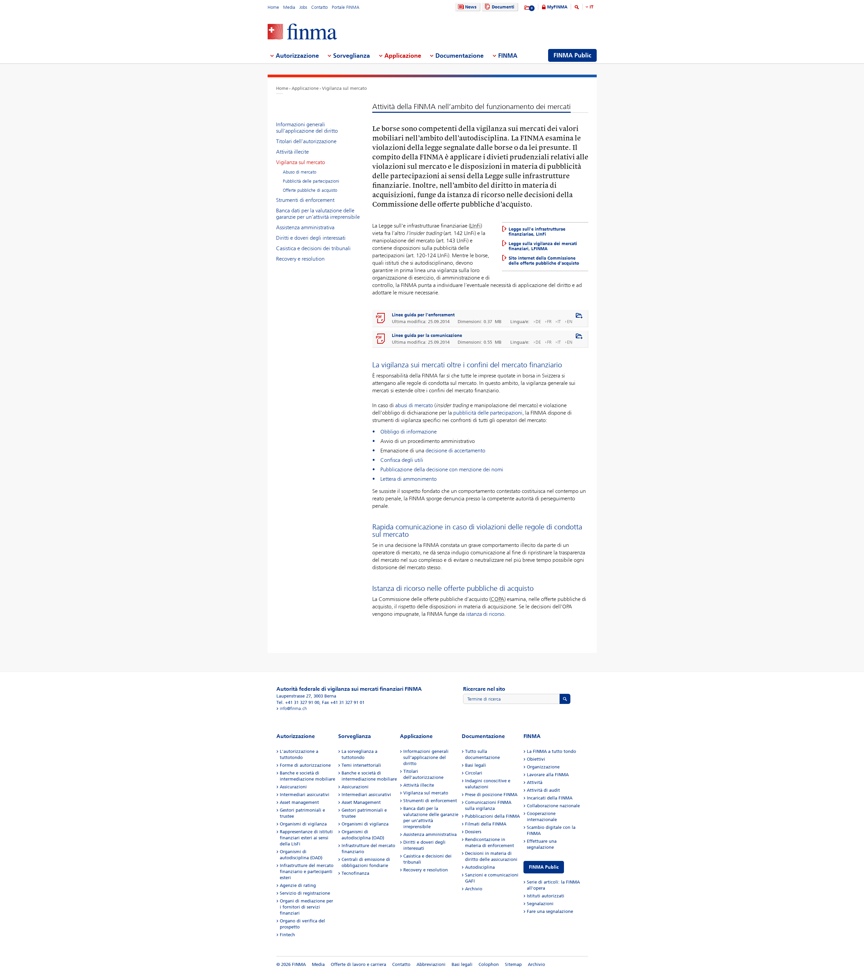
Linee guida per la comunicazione (427, 335)
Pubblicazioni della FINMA (492, 816)
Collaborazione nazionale (553, 805)
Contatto (319, 7)
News (471, 6)
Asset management (299, 802)
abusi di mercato (414, 405)
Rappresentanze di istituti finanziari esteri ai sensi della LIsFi (306, 837)
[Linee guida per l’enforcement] (381, 318)
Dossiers (473, 831)
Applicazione (305, 88)
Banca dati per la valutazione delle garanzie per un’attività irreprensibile (318, 213)
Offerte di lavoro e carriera (358, 964)
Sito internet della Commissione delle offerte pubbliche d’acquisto (544, 261)
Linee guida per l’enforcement (423, 314)
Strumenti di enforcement (305, 200)
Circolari (473, 773)
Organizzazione (543, 766)
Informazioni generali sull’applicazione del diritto (307, 127)
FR (549, 321)
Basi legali (475, 765)
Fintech (287, 934)
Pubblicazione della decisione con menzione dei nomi (441, 469)
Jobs (303, 7)
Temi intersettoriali (361, 765)
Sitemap (513, 964)
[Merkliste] (527, 8)
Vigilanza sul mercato (344, 88)
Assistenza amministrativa (305, 227)
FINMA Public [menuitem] (572, 55)
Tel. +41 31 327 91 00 (297, 702)
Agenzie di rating (298, 885)
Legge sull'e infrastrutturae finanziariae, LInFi (537, 232)
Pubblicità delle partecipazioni (311, 181)
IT (591, 6)
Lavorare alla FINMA (548, 774)
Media (289, 7)
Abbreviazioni (431, 964)
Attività (534, 782)
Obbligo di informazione (408, 431)
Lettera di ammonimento (408, 479)
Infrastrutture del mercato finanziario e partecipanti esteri (306, 871)
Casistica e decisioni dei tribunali (313, 248)
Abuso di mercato (299, 172)
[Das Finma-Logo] (302, 32)
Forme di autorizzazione (305, 765)
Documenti (503, 6)
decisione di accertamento (455, 450)
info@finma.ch (293, 708)
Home (273, 7)
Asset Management (361, 802)
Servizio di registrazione (305, 893)
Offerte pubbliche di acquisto (310, 190)
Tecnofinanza (355, 873)
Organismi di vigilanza (303, 823)
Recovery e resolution (300, 259)
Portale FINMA (345, 7)
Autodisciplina (480, 867)
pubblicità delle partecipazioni (487, 413)
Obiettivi (536, 759)
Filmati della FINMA (485, 823)
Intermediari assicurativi (304, 794)
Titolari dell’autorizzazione (306, 141)
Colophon (489, 964)
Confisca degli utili (401, 460)
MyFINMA (557, 6)
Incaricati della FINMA (549, 797)
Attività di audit (543, 790)
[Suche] (576, 8)
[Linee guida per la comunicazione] (381, 339)
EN (569, 321)
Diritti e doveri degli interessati (311, 238)
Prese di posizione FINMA (491, 794)
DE (538, 321)
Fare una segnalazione (550, 911)
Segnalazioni (540, 903)
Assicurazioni (293, 786)
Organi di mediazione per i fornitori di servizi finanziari (306, 907)
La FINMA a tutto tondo (551, 751)
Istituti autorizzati (545, 895)
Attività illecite (292, 152)
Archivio (473, 888)
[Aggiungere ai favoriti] (579, 316)
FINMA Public (544, 867)
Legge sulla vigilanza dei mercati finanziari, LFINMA (543, 246)
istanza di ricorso (485, 614)
